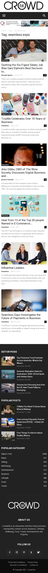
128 (45, 75)
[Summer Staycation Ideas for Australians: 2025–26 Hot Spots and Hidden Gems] (8, 374)
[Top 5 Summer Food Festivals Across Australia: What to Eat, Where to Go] (8, 361)
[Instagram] (16, 552)
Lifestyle (5, 478)
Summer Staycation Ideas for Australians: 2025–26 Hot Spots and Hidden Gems (30, 374)
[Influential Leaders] (24, 253)
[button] (44, 15)
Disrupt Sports (6, 75)
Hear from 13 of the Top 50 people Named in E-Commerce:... (22, 222)
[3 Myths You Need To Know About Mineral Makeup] (8, 409)
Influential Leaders (12, 267)
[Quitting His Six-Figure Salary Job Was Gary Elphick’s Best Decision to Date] (24, 50)
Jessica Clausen (7, 179)
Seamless (5, 126)
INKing (4, 462)
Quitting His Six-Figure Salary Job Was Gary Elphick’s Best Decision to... (22, 68)
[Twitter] (38, 552)
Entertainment (7, 470)
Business (5, 60)
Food (3, 482)
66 (45, 179)
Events (4, 263)
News (3, 458)
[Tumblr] (31, 552)
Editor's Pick (6, 114)
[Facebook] (9, 552)
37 (45, 271)
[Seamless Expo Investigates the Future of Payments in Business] (24, 300)
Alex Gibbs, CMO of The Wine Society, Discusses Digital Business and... (23, 173)
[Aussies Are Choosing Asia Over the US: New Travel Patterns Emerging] (8, 388)
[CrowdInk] (24, 6)
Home (3, 31)
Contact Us (34, 565)
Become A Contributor (18, 565)
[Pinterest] (24, 552)
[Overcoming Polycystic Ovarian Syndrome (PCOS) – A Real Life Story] (8, 422)
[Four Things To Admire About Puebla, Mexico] (8, 436)
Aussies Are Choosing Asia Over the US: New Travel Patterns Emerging (31, 387)
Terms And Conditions (16, 562)
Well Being (5, 466)
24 (45, 126)
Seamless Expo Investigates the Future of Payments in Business (21, 316)
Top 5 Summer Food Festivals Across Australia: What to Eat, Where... (30, 360)
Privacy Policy (33, 562)
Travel (4, 486)
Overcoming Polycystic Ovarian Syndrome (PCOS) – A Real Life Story (30, 422)
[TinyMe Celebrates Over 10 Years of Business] (24, 104)
